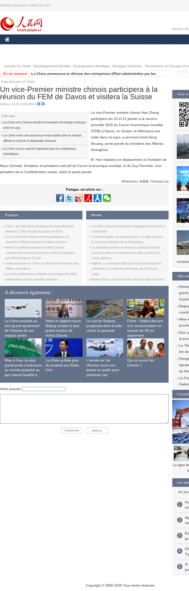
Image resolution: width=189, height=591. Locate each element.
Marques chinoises (127, 66)
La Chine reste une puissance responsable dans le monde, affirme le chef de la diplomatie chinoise (42, 138)
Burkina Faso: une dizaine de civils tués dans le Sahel (128, 279)
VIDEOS (56, 56)
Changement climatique (91, 66)
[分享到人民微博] (88, 198)
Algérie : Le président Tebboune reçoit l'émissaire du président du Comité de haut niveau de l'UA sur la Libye (127, 269)
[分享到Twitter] (69, 198)
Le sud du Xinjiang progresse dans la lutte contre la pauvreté (104, 325)
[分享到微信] (107, 198)
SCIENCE (101, 46)
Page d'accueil (11, 81)
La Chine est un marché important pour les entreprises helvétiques (39, 151)
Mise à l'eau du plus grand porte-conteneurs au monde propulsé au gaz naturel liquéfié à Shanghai (23, 369)
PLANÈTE (168, 46)
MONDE (58, 46)
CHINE (13, 46)
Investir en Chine (17, 66)
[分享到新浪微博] (79, 198)
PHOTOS (37, 56)
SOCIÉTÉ (146, 46)
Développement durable (52, 66)
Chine (31, 81)
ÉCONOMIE (35, 46)
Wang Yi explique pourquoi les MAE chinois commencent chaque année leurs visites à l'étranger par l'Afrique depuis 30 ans (40, 253)
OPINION (15, 56)
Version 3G (180, 29)
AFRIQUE (79, 46)
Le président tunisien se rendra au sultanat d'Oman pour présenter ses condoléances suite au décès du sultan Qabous (126, 253)
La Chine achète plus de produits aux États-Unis (63, 365)
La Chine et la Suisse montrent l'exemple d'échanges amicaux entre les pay (44, 125)
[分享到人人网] (97, 198)
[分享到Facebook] (60, 198)
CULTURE (123, 46)
